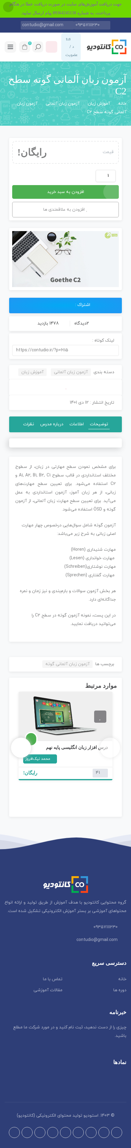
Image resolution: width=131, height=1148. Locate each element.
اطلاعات (76, 424)
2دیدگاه (81, 323)
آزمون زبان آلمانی (63, 104)
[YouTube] (27, 1132)
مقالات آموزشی (48, 990)
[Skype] (14, 1132)
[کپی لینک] (116, 350)
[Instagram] (91, 1132)
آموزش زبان (99, 104)
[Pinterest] (39, 1132)
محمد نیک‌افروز (37, 759)
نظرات (28, 424)
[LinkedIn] (52, 1132)
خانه (122, 104)
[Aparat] (116, 1132)
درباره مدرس (51, 424)
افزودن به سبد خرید (65, 192)
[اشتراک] (44, 305)
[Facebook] (78, 1132)
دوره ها (119, 990)
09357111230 (88, 25)
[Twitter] (65, 1132)
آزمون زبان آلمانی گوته (67, 664)
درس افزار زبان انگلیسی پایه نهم (77, 747)
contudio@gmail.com (42, 25)
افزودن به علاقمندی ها (64, 209)
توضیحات (99, 424)
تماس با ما (52, 979)
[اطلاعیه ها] (51, 47)
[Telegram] (103, 1132)
